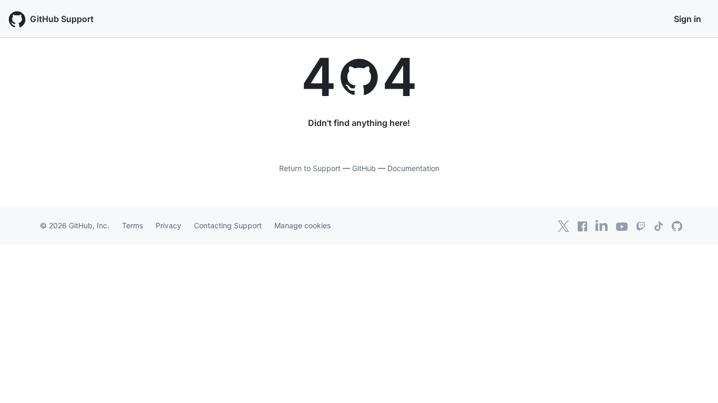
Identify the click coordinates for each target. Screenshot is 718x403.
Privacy (168, 225)
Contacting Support (228, 225)
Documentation (413, 168)
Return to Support (310, 168)
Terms (132, 225)
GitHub (364, 168)
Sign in (687, 19)
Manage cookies (302, 225)
